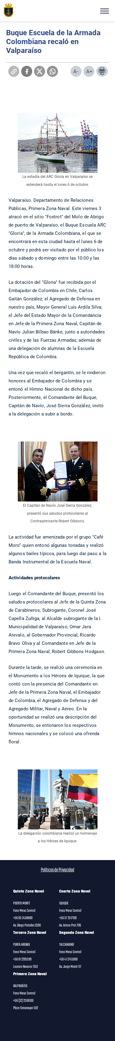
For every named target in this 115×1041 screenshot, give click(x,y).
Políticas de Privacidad (57, 870)
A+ (89, 71)
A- (75, 71)
